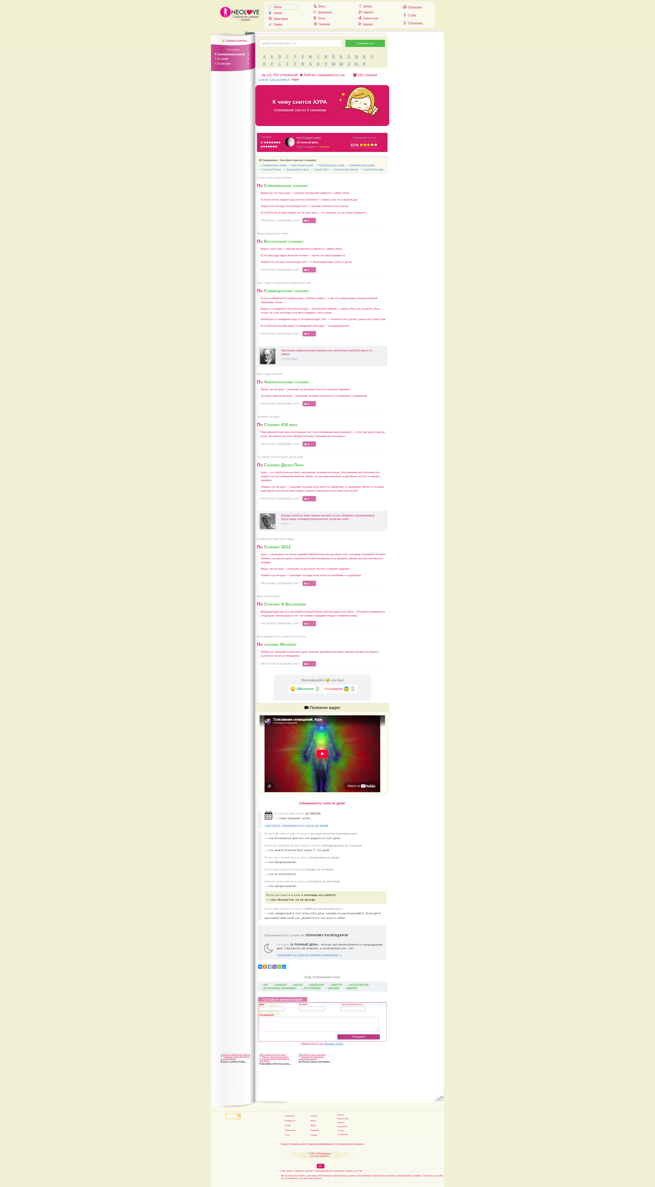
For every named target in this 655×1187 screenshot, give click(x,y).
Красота (368, 12)
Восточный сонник (303, 165)
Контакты (285, 1144)
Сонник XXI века (272, 169)
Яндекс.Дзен (334, 1044)
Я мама (277, 24)
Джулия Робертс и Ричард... (236, 1061)
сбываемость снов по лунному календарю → (309, 954)
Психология (415, 7)
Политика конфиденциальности (321, 1144)
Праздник (324, 24)
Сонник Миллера (373, 169)
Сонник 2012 (321, 169)
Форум (277, 6)
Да (310, 220)
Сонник (277, 12)
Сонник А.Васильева (346, 169)
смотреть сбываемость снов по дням (297, 825)
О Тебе (412, 15)
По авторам (224, 63)
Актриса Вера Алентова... (273, 1061)
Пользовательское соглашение (349, 1144)
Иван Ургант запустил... (311, 1059)
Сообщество (289, 1121)
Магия (313, 1125)
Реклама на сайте (298, 1144)
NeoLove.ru (326, 1153)
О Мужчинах (415, 23)
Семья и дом (370, 18)
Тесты (321, 18)
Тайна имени (280, 18)
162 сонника (367, 75)
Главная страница (236, 40)
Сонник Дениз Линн (297, 169)
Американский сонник (362, 165)
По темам (222, 58)
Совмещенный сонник (332, 165)
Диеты (321, 6)
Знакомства (325, 12)
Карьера (368, 24)
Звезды (367, 6)
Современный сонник (274, 165)
